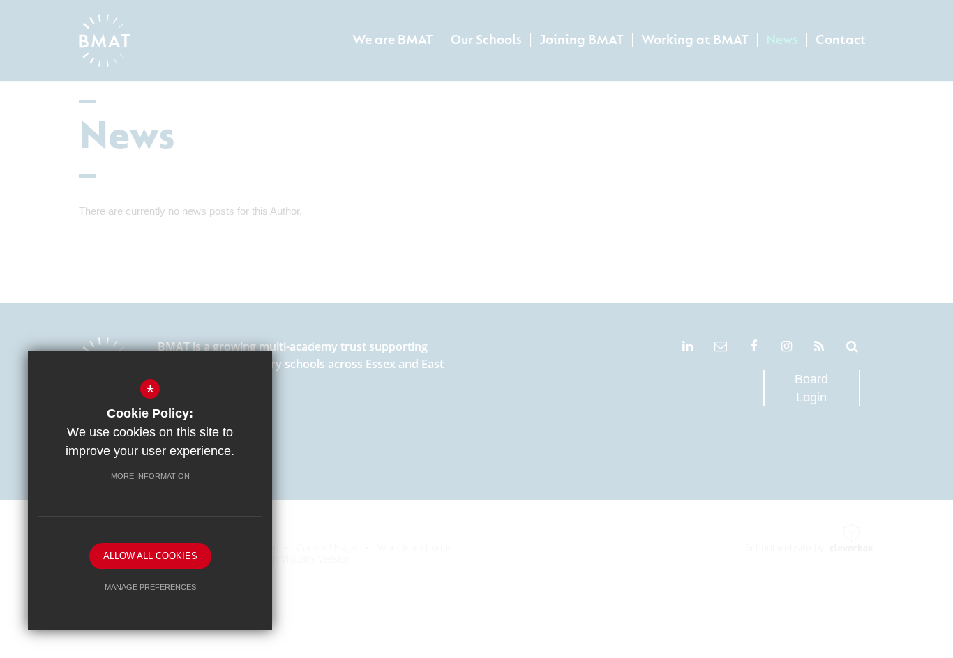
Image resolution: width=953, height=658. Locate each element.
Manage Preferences (150, 587)
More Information (150, 476)
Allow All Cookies (150, 556)
